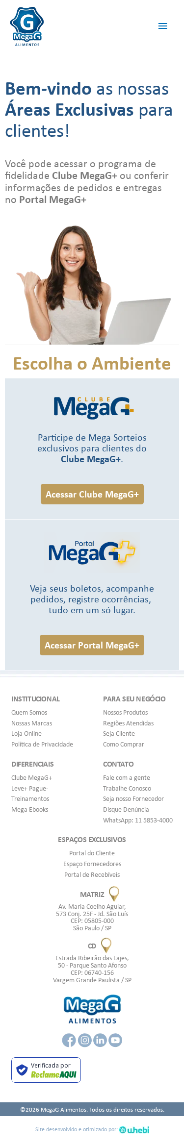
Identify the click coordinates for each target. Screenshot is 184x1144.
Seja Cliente (119, 733)
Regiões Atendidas (128, 723)
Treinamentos (30, 798)
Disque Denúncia (126, 809)
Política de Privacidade (42, 744)
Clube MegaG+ (31, 777)
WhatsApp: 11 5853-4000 (138, 820)
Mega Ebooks (29, 809)
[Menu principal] (163, 26)
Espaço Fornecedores (92, 863)
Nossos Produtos (125, 712)
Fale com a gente (126, 777)
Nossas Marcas (31, 723)
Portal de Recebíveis (92, 874)
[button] (92, 494)
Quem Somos (29, 712)
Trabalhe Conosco (127, 788)
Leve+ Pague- (29, 788)
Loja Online (26, 733)
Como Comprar (123, 744)
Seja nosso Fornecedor (133, 798)
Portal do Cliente (92, 852)
